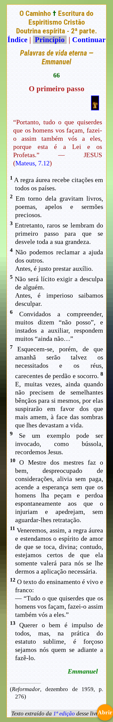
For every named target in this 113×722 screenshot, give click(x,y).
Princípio (50, 40)
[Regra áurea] (95, 108)
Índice (17, 40)
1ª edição (64, 713)
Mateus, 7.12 (32, 163)
